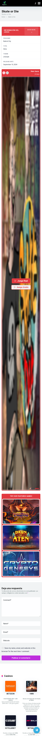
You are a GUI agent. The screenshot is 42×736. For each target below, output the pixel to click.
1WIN (32, 694)
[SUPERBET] (4, 3)
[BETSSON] (10, 691)
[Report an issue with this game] (3, 72)
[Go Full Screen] (7, 72)
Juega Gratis (22, 287)
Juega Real (22, 281)
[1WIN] (31, 691)
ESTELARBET (10, 728)
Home (3, 17)
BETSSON (10, 694)
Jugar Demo (21, 511)
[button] (21, 283)
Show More (31, 30)
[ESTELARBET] (10, 725)
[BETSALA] (31, 725)
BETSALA (31, 728)
